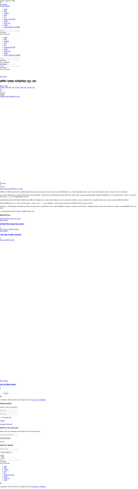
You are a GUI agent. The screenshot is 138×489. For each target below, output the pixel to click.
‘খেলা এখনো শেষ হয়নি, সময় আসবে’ (10, 235)
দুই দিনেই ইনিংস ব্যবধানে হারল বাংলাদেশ (12, 224)
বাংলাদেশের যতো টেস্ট (9, 19)
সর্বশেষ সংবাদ (23, 87)
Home (2, 76)
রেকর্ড (5, 15)
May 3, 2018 (4, 86)
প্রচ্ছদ (5, 9)
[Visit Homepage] (3, 4)
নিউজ (5, 11)
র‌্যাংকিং (6, 21)
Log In (2, 441)
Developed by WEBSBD (38, 400)
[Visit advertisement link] (5, 6)
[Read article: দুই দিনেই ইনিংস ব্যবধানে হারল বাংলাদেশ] (69, 219)
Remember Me (6, 417)
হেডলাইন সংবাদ (31, 87)
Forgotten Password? (6, 424)
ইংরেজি (6, 25)
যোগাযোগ (6, 393)
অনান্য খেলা (7, 23)
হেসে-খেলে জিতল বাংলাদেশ (8, 384)
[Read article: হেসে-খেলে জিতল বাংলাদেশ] (69, 309)
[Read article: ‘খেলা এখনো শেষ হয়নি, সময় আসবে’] (69, 229)
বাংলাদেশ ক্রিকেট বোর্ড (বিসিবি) (12, 27)
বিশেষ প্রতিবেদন (4, 220)
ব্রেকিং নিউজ (8, 87)
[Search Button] (18, 66)
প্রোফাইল (6, 13)
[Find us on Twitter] (1, 2)
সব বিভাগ (17, 87)
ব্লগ (5, 17)
